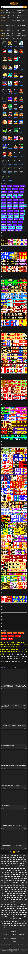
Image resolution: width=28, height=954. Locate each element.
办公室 (2, 870)
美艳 (11, 857)
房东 (18, 889)
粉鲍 (8, 882)
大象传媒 (3, 17)
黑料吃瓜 (13, 23)
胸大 (26, 912)
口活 (17, 902)
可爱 (2, 893)
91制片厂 (13, 10)
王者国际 (4, 194)
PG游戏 (10, 216)
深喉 (5, 882)
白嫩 (12, 876)
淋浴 (8, 656)
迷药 (24, 855)
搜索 (25, 7)
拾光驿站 (11, 638)
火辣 (14, 658)
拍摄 (2, 885)
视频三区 (3, 20)
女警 (11, 885)
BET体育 (21, 219)
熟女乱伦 (8, 33)
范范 (11, 908)
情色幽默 (13, 38)
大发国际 (10, 202)
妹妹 (14, 861)
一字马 (6, 870)
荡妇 (6, 916)
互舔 (11, 872)
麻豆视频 (8, 10)
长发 (9, 876)
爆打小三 (23, 642)
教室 (17, 656)
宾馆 (13, 661)
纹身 (14, 857)
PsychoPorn (9, 20)
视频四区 (3, 25)
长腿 (11, 893)
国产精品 (3, 23)
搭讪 (8, 872)
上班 (12, 878)
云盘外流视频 (19, 230)
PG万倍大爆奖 (23, 205)
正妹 (19, 870)
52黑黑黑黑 (14, 934)
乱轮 (2, 927)
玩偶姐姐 (19, 15)
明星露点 (18, 642)
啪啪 (2, 656)
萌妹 (8, 885)
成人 (16, 921)
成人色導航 (21, 633)
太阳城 (15, 194)
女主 (8, 904)
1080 (22, 876)
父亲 (8, 855)
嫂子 (14, 908)
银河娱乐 (22, 188)
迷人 (20, 658)
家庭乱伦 (3, 38)
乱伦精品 (8, 25)
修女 (6, 912)
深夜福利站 (4, 636)
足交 (26, 656)
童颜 (2, 855)
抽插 (2, 914)
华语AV (7, 23)
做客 (21, 925)
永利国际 (10, 199)
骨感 (5, 855)
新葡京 (3, 188)
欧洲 (7, 880)
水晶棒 (8, 897)
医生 (23, 872)
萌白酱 (20, 857)
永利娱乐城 (16, 186)
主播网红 (24, 25)
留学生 (8, 889)
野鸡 (23, 866)
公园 (23, 861)
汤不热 (14, 880)
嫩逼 (25, 661)
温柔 (17, 899)
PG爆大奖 (15, 208)
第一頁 (10, 851)
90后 (4, 866)
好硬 (12, 868)
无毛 (2, 859)
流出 (26, 872)
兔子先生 (8, 15)
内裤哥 (24, 654)
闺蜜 (12, 654)
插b (1, 866)
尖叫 (12, 925)
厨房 (18, 868)
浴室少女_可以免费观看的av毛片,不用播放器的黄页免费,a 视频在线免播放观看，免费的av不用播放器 (10, 950)
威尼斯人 (4, 219)
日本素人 (19, 28)
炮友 (9, 868)
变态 (14, 914)
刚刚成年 (13, 642)
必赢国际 (10, 194)
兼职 (21, 654)
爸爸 (2, 889)
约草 (8, 914)
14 (11, 912)
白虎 (2, 916)
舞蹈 (26, 882)
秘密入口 (4, 186)
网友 (15, 654)
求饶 (18, 654)
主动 (2, 872)
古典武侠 (13, 35)
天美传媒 (19, 10)
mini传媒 (24, 15)
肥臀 (7, 866)
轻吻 (8, 899)
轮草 (17, 861)
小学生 (17, 649)
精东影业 (13, 12)
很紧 (21, 897)
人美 (2, 658)
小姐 (8, 863)
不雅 (26, 923)
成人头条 (13, 17)
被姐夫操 (4, 651)
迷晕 (17, 874)
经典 (6, 910)
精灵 (15, 923)
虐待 (5, 874)
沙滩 (23, 902)
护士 (18, 897)
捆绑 (11, 919)
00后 (14, 912)
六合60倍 (4, 205)
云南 (26, 887)
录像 (24, 880)
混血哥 (14, 863)
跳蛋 (11, 658)
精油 (18, 855)
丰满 (17, 857)
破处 (20, 882)
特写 (16, 661)
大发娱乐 (16, 199)
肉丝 (14, 656)
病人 (5, 656)
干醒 (26, 899)
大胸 (11, 902)
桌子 (5, 658)
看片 (19, 904)
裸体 (10, 866)
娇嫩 (20, 902)
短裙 (20, 872)
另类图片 (19, 30)
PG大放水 (10, 219)
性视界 (7, 17)
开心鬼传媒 (19, 17)
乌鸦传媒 (24, 20)
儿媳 (22, 904)
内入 (2, 897)
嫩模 (2, 874)
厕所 (26, 658)
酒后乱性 (15, 647)
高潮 (9, 912)
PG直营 (16, 210)
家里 (15, 855)
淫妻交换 (19, 38)
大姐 (22, 891)
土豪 (9, 891)
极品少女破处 (11, 230)
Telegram (13, 938)
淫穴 (2, 895)
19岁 (24, 868)
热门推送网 (18, 636)
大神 (10, 661)
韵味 (17, 908)
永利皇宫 (9, 188)
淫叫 (2, 663)
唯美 (21, 863)
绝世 (5, 895)
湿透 (14, 885)
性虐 (21, 880)
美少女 (2, 661)
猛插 (14, 866)
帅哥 (25, 891)
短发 (23, 908)
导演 (12, 889)
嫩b (17, 658)
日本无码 (19, 25)
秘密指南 (4, 633)
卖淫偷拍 (4, 230)
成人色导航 (6, 934)
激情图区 (3, 30)
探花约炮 (13, 25)
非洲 (22, 661)
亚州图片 (13, 33)
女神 (8, 861)
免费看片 (4, 224)
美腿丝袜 (8, 30)
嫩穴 (5, 927)
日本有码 (13, 28)
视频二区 (3, 15)
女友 (2, 882)
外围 (14, 893)
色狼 (22, 878)
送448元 (3, 208)
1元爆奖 (9, 224)
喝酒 (17, 887)
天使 (9, 910)
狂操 (6, 887)
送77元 (21, 216)
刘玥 (2, 857)
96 (10, 916)
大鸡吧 (25, 878)
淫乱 (11, 874)
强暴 (2, 878)
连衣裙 (10, 880)
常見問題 (21, 938)
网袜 (5, 861)
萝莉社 (18, 20)
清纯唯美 (24, 30)
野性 (21, 855)
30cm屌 (8, 654)
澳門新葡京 (15, 188)
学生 (20, 912)
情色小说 (3, 35)
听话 (14, 899)
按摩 (2, 861)
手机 (11, 863)
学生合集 (19, 23)
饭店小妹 (8, 649)
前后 (16, 870)
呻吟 (15, 876)
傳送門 (15, 633)
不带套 (3, 649)
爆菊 (11, 859)
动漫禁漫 (8, 28)
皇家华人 (3, 12)
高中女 (8, 642)
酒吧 (17, 872)
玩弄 (2, 906)
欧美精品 (3, 28)
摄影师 (20, 893)
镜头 (23, 658)
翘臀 (2, 863)
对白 (5, 904)
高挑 (22, 859)
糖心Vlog (14, 20)
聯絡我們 (6, 938)
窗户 (23, 882)
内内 (5, 857)
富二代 (2, 868)
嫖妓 (8, 906)
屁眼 (15, 868)
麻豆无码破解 (19, 227)
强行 (5, 906)
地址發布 (14, 941)
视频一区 (3, 10)
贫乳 (11, 656)
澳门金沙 (10, 186)
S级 (22, 870)
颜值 (23, 656)
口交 (5, 863)
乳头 (20, 916)
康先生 (15, 878)
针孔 (20, 656)
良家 (15, 906)
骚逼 (14, 859)
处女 (18, 863)
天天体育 (21, 194)
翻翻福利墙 (21, 934)
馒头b (2, 904)
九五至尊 (22, 202)
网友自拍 (13, 30)
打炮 (23, 885)
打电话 (11, 906)
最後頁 (18, 851)
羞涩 (20, 923)
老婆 (19, 859)
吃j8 (9, 878)
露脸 (23, 923)
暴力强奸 (19, 35)
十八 (13, 870)
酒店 (19, 878)
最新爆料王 (4, 638)
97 (25, 861)
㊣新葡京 (22, 213)
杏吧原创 (13, 15)
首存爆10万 (10, 210)
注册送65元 (4, 216)
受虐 (5, 872)
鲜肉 (13, 921)
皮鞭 (8, 919)
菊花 (8, 857)
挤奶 (25, 870)
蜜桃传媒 (24, 10)
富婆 (5, 859)
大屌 (8, 859)
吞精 (5, 889)
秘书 (8, 893)
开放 (24, 897)
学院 (19, 661)
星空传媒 (8, 12)
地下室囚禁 (3, 642)
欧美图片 (19, 33)
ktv (17, 885)
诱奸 (17, 882)
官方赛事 (16, 216)
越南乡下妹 (9, 651)
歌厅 (24, 857)
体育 (2, 902)
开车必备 (10, 633)
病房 (20, 919)
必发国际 (4, 210)
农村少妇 (23, 644)
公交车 (17, 895)
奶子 (2, 921)
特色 (16, 916)
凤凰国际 (9, 208)
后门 (20, 874)
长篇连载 (8, 38)
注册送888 (4, 191)
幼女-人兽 (4, 227)
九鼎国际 (16, 202)
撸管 (19, 891)
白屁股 (6, 661)
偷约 (15, 897)
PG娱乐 (20, 221)
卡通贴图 (3, 33)
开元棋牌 (23, 186)
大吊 (24, 863)
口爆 (2, 891)
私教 (23, 912)
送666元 (21, 199)
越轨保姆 (7, 644)
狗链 (20, 887)
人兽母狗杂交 (11, 227)
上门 (5, 897)
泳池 (10, 921)
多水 (8, 658)
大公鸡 (2, 910)
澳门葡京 (16, 191)
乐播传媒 (19, 12)
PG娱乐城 (10, 213)
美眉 (2, 876)
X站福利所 (11, 636)
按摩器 (24, 914)
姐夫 (2, 899)
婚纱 (23, 899)
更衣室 (11, 855)
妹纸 (14, 874)
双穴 (17, 919)
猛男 (21, 910)
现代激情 (8, 35)
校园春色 (24, 35)
